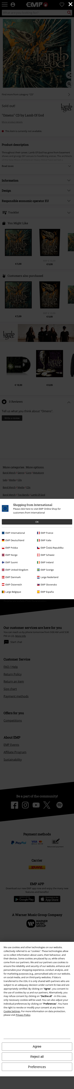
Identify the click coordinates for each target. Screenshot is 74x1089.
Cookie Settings (12, 1011)
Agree (37, 1046)
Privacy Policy (23, 1014)
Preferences (37, 1067)
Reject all (37, 1056)
